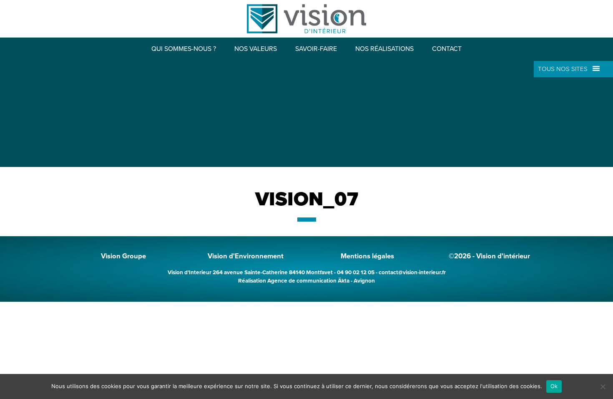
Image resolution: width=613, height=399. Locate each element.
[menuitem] (183, 49)
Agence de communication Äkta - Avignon (321, 281)
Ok (554, 386)
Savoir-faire (316, 49)
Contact (447, 49)
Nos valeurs (255, 49)
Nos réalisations (384, 49)
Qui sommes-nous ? (183, 49)
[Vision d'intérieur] (306, 18)
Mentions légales (367, 256)
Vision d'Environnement (246, 256)
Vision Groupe (123, 256)
